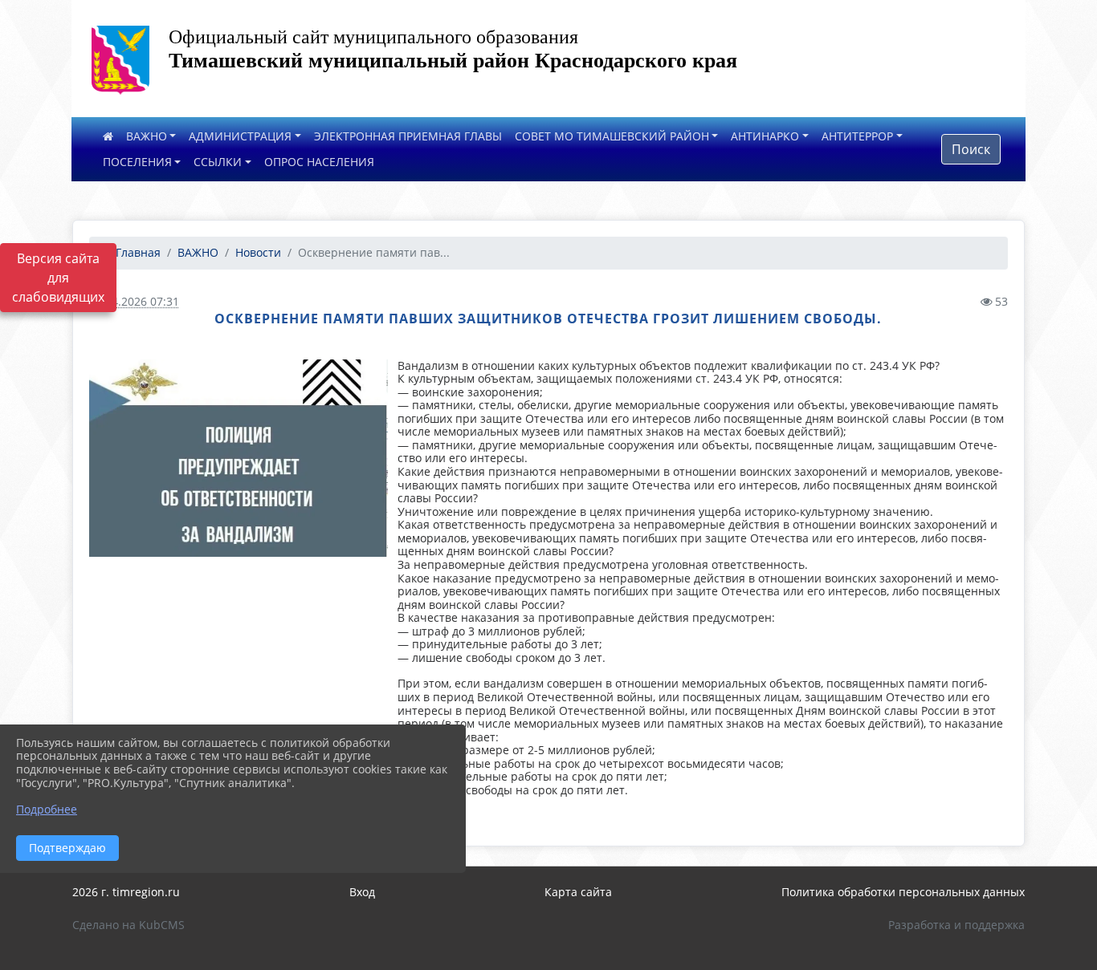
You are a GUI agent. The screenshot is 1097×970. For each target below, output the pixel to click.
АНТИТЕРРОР (857, 136)
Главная (136, 252)
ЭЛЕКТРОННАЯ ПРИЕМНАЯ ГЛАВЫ (408, 136)
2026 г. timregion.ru (126, 891)
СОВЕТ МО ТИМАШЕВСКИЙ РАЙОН (612, 136)
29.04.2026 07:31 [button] (134, 301)
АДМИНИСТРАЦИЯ (240, 136)
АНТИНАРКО (765, 136)
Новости (258, 252)
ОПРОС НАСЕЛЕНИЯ (319, 161)
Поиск (971, 149)
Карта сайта (578, 891)
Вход (362, 891)
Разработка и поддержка (956, 924)
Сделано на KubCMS (128, 924)
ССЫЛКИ (218, 161)
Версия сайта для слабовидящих (58, 278)
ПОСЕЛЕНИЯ (137, 161)
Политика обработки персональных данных (903, 891)
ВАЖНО (146, 136)
